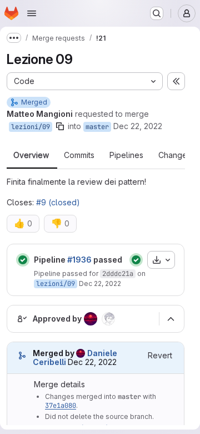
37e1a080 (60, 405)
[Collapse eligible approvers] (170, 319)
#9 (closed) (58, 202)
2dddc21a (117, 273)
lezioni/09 (30, 126)
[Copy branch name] (60, 126)
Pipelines (126, 155)
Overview (31, 155)
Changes (174, 155)
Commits (79, 155)
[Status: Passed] (22, 260)
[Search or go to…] (156, 13)
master (97, 126)
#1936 (79, 259)
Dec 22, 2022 (137, 126)
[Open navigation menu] (32, 13)
